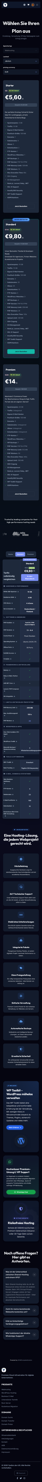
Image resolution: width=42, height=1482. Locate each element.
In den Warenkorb (29, 577)
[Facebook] (17, 1478)
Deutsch (22, 1473)
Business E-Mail (8, 1396)
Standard (20, 554)
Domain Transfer (8, 1421)
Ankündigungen (7, 1439)
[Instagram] (24, 1478)
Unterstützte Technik (10, 1400)
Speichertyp (7, 46)
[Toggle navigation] (37, 4)
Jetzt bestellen (21, 206)
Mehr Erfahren (14, 1127)
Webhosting (6, 1389)
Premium (30, 554)
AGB (3, 1445)
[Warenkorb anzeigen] (28, 5)
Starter (10, 554)
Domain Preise (7, 1424)
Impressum (6, 1452)
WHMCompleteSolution (25, 1360)
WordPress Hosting (9, 1393)
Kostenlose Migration (10, 1406)
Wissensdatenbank (9, 1435)
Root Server (6, 1403)
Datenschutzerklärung (10, 1449)
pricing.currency (9, 67)
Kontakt (4, 1442)
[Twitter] (21, 1478)
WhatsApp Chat (22, 1192)
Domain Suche (7, 1417)
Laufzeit (6, 56)
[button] (24, 5)
